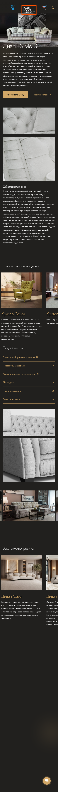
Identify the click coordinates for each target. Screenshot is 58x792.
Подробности (13, 348)
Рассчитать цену (15, 94)
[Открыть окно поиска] (53, 7)
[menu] (3, 7)
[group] (21, 307)
